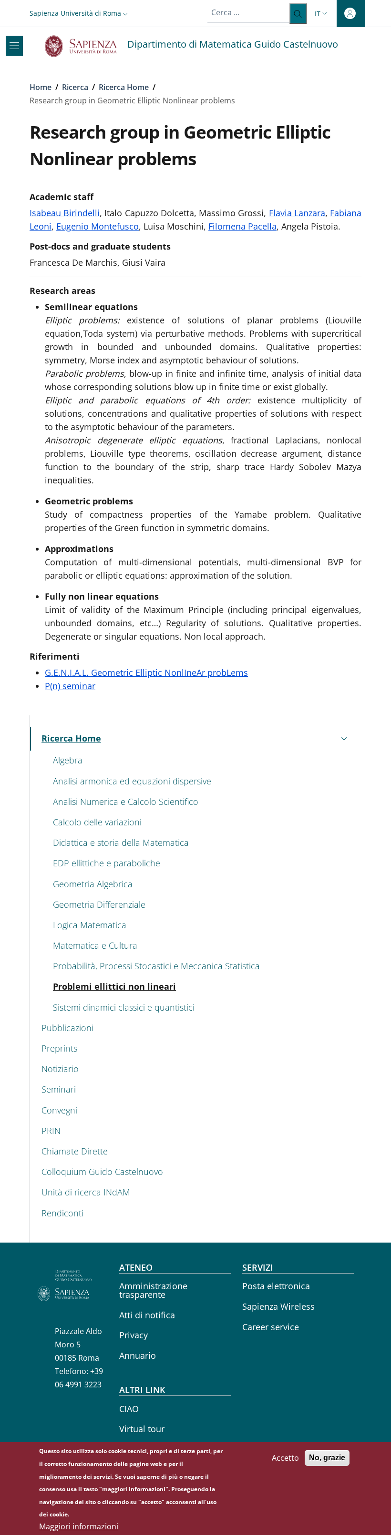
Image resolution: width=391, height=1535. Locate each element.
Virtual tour (142, 1429)
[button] (80, 13)
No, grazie (327, 1458)
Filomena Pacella (242, 226)
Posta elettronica (276, 1286)
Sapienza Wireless (278, 1306)
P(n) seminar (70, 686)
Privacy (133, 1335)
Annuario (137, 1355)
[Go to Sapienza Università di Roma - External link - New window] (86, 46)
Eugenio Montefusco (97, 226)
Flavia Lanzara (297, 213)
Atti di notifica (147, 1315)
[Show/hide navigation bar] (14, 46)
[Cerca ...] (297, 13)
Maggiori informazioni (78, 1526)
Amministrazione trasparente (153, 1290)
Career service (270, 1327)
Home (40, 87)
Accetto (285, 1458)
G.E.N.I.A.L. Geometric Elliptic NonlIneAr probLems (146, 672)
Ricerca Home (124, 87)
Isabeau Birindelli (65, 213)
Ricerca (75, 87)
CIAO (129, 1409)
